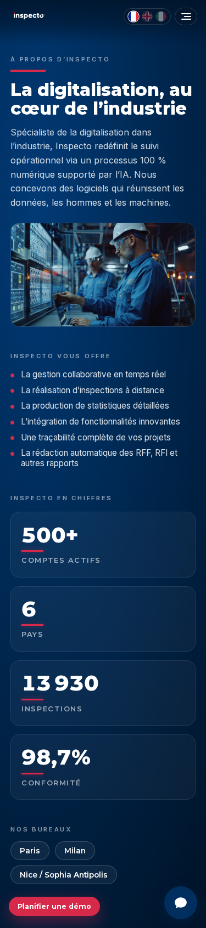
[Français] (133, 16)
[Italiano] (160, 16)
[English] (147, 16)
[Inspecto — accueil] (28, 16)
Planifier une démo (54, 906)
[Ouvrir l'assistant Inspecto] (180, 902)
